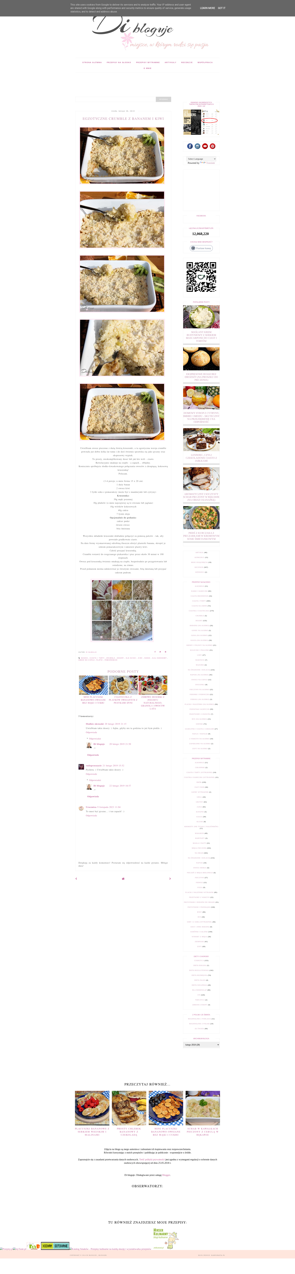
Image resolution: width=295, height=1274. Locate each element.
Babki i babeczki (199, 591)
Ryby (199, 912)
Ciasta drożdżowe (199, 596)
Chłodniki (200, 767)
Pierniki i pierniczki (199, 694)
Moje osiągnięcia (199, 562)
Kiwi (140, 658)
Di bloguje (99, 744)
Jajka (199, 807)
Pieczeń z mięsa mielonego (200, 873)
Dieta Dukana (199, 965)
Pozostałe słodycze (199, 709)
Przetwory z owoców (199, 714)
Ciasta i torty (97, 658)
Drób (199, 782)
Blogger (166, 1175)
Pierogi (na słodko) (200, 699)
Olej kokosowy (159, 658)
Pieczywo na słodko (199, 689)
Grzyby (199, 802)
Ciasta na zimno (199, 606)
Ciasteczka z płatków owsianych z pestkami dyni (123, 699)
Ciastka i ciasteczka (199, 611)
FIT (199, 995)
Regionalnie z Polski (199, 1024)
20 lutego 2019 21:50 (120, 744)
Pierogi (199, 882)
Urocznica (91, 807)
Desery (121, 658)
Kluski (200, 821)
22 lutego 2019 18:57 (120, 785)
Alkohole (199, 586)
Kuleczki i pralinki (199, 650)
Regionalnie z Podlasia (199, 1019)
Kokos (147, 658)
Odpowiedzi (95, 738)
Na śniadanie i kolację (199, 670)
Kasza (199, 817)
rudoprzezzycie (94, 765)
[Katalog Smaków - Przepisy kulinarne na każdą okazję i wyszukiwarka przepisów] (110, 1249)
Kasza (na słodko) (199, 640)
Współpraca (205, 62)
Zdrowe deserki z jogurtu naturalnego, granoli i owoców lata (153, 702)
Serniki (199, 724)
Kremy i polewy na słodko (199, 645)
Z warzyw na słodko (199, 739)
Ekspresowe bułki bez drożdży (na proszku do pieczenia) (201, 377)
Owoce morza (199, 868)
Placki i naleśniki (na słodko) (199, 704)
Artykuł (199, 552)
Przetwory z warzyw (199, 897)
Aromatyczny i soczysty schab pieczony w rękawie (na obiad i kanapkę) (201, 497)
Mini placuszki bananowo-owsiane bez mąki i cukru (93, 699)
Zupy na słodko (200, 748)
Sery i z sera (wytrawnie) (199, 922)
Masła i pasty (199, 843)
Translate (210, 163)
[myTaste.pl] (20, 1249)
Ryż (199, 917)
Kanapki (200, 812)
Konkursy (199, 557)
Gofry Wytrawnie (199, 792)
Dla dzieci (131, 658)
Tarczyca (200, 1000)
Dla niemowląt (199, 990)
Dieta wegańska (199, 985)
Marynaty (200, 838)
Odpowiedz (91, 732)
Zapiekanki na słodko (199, 743)
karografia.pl (218, 1255)
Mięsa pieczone (199, 848)
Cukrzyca (199, 960)
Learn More (207, 8)
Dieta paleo (199, 980)
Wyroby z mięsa (199, 937)
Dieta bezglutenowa (199, 970)
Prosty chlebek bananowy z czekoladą (129, 1131)
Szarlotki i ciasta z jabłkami (199, 729)
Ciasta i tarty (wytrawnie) (199, 772)
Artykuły (170, 62)
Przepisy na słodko (119, 62)
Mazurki (200, 665)
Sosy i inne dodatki (200, 927)
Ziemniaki (199, 941)
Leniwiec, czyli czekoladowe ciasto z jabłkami (201, 458)
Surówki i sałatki (199, 932)
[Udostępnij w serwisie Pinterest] (165, 652)
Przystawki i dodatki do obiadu (199, 902)
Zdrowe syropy (199, 1005)
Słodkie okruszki (95, 723)
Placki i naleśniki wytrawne (199, 892)
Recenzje (187, 62)
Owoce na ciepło (87, 660)
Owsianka (200, 684)
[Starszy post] (170, 878)
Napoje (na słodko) (199, 675)
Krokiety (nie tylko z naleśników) (201, 826)
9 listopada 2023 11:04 (109, 807)
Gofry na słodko (200, 630)
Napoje (199, 863)
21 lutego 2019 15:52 (113, 765)
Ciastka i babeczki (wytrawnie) (199, 777)
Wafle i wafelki (200, 734)
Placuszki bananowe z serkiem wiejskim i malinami (92, 1131)
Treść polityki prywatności (152, 1159)
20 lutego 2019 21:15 (115, 723)
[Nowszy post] (76, 878)
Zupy (199, 946)
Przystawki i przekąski (199, 907)
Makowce (200, 660)
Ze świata (199, 1028)
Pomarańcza (111, 660)
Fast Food (199, 787)
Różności (199, 572)
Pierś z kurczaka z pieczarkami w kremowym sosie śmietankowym (201, 536)
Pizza (200, 887)
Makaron (199, 833)
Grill (199, 797)
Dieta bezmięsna (199, 975)
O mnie (147, 68)
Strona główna (92, 62)
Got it (221, 8)
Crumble (111, 658)
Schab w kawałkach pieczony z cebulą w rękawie (203, 1131)
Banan (85, 658)
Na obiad (199, 853)
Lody (199, 655)
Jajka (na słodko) (199, 635)
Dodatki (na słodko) (199, 625)
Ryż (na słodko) (199, 719)
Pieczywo (199, 877)
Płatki (100, 660)
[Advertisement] (131, 80)
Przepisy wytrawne (148, 62)
